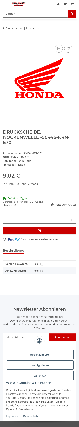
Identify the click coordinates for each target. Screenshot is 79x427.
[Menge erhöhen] (72, 219)
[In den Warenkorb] (6, 40)
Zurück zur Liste (14, 28)
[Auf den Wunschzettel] (68, 49)
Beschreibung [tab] (13, 250)
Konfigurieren (40, 365)
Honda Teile (24, 161)
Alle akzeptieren (40, 354)
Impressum (12, 416)
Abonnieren (62, 337)
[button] (58, 4)
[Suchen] (72, 14)
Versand (33, 184)
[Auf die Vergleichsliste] (59, 49)
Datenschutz (30, 416)
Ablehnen (40, 375)
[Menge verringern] (7, 219)
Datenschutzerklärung (23, 320)
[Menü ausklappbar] (5, 2)
